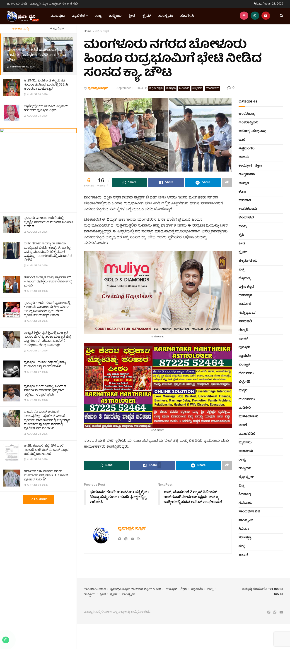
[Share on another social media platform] (227, 182)
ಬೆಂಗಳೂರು (246, 373)
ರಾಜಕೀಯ (246, 451)
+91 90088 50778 (275, 592)
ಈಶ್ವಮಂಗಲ (246, 148)
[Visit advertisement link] (38, 168)
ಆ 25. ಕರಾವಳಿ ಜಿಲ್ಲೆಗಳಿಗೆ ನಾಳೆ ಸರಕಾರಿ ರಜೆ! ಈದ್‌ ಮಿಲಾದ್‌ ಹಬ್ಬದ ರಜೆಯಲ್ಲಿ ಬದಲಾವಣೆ (46, 450)
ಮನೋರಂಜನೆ (248, 416)
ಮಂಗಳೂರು (212, 88)
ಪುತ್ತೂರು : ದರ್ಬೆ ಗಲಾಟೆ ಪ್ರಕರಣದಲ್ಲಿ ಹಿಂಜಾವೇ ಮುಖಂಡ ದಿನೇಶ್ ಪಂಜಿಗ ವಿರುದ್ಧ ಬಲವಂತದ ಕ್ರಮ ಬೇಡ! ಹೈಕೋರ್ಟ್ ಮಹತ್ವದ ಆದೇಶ (47, 309)
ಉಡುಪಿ (244, 157)
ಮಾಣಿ (243, 425)
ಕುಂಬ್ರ (243, 226)
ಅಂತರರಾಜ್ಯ (247, 114)
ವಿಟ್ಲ (241, 486)
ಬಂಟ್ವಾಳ (184, 88)
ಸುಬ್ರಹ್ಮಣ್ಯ (245, 537)
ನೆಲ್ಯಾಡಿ (244, 330)
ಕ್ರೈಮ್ (147, 16)
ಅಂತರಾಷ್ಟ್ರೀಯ (248, 122)
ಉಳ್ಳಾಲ (244, 183)
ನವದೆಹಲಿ (245, 321)
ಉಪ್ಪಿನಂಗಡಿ (247, 174)
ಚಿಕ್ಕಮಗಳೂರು (248, 261)
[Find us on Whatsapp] (255, 16)
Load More (38, 499)
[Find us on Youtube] (265, 16)
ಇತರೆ (242, 140)
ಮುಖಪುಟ (58, 16)
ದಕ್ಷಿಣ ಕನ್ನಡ (102, 31)
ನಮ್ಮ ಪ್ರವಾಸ (247, 313)
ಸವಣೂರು (245, 503)
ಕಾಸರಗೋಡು (248, 209)
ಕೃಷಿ (241, 235)
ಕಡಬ (242, 192)
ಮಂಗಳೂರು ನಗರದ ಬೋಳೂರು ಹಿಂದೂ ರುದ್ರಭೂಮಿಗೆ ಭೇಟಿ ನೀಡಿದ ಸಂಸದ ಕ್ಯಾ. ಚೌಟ (37, 55)
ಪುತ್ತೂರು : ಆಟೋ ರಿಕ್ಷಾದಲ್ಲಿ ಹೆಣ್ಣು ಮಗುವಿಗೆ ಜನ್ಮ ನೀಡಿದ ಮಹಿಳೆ (45, 364)
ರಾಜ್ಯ (98, 16)
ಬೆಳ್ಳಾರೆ (243, 390)
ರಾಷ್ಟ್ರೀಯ (115, 16)
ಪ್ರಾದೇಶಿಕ (78, 16)
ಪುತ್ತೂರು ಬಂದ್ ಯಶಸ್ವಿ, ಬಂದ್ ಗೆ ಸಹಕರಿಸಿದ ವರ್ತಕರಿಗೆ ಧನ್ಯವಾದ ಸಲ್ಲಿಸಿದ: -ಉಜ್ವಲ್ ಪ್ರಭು (45, 390)
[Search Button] (281, 16)
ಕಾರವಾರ (245, 200)
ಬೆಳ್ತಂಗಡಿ (197, 88)
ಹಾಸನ (243, 555)
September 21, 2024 (129, 88)
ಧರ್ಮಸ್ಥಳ (245, 295)
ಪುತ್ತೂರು (171, 88)
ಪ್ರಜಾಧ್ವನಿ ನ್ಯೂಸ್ (98, 88)
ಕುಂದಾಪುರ (246, 217)
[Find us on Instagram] (244, 16)
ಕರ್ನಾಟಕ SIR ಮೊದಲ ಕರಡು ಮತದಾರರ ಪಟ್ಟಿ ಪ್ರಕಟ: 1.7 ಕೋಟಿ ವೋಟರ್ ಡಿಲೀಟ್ (46, 475)
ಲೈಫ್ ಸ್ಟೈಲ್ (246, 477)
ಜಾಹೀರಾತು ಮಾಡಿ (17, 4)
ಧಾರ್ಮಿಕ (245, 304)
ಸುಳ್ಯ (242, 546)
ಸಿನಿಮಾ (244, 529)
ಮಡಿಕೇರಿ (245, 408)
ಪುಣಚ (243, 338)
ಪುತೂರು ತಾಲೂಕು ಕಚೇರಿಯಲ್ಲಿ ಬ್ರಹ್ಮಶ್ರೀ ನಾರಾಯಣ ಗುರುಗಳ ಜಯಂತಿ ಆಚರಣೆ (48, 222)
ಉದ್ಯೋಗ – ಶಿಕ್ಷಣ (250, 166)
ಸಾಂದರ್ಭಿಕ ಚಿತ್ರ (249, 511)
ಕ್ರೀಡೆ (132, 16)
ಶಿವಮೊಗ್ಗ (245, 494)
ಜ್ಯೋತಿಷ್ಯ (245, 278)
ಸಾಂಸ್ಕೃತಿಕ (165, 16)
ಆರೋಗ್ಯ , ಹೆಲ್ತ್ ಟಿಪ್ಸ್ (252, 131)
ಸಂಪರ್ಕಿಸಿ (187, 16)
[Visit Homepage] (23, 16)
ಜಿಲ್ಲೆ (241, 269)
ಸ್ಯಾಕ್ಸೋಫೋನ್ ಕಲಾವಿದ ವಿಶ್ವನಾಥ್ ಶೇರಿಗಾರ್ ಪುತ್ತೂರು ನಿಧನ (46, 108)
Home (87, 31)
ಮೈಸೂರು (245, 442)
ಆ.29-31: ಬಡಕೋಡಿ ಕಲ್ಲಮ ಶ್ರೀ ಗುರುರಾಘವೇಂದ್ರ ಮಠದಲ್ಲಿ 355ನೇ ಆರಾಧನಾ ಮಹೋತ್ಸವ (46, 85)
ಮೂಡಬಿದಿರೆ (247, 434)
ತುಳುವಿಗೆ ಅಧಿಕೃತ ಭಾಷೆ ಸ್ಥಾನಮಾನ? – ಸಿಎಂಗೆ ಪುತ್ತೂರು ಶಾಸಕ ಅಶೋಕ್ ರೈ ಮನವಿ (48, 282)
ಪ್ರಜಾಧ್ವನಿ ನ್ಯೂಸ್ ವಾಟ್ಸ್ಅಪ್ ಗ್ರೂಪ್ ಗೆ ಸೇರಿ (54, 4)
